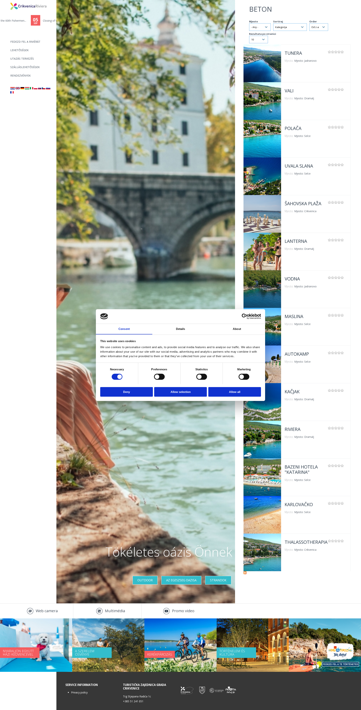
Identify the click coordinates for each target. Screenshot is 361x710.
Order (313, 21)
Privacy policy (79, 692)
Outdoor (145, 580)
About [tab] (237, 328)
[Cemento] (31, 88)
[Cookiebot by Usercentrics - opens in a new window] (244, 316)
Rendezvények (20, 75)
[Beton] (12, 88)
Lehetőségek (19, 50)
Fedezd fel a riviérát (25, 41)
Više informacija (262, 63)
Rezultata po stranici (262, 34)
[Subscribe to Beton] (244, 573)
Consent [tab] (124, 328)
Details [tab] (180, 328)
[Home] (8, 1)
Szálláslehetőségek (25, 67)
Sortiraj (278, 21)
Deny (126, 391)
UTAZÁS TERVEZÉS (22, 58)
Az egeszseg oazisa (181, 580)
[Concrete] (17, 88)
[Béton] (12, 92)
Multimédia (115, 610)
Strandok (218, 580)
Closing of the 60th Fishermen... (31, 20)
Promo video (183, 610)
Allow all (234, 391)
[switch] (159, 377)
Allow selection (181, 391)
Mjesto (253, 21)
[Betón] (39, 88)
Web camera (47, 610)
